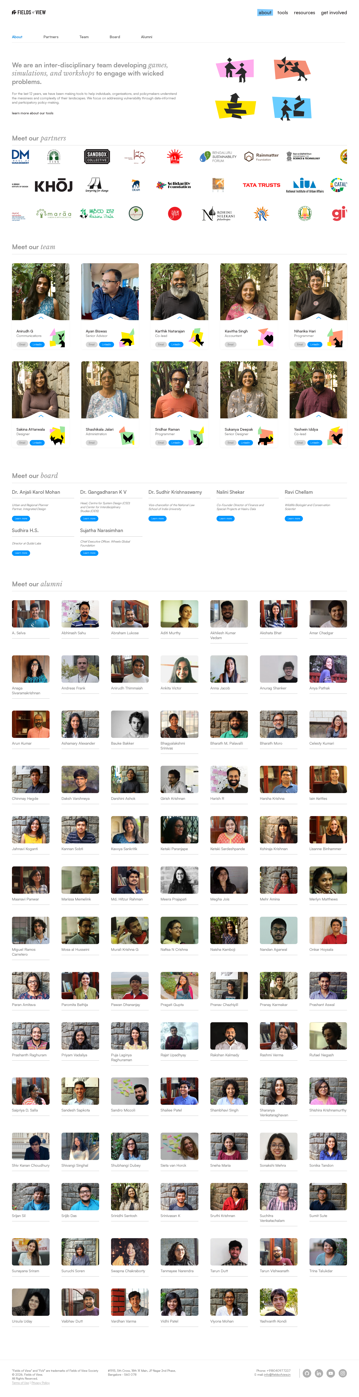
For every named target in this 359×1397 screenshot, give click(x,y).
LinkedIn (37, 344)
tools (282, 12)
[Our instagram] (342, 1373)
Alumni (146, 36)
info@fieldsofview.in (277, 1374)
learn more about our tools (32, 113)
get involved (334, 12)
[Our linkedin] (319, 1373)
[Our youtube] (330, 1373)
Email (22, 344)
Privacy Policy (40, 1383)
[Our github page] (307, 1373)
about (265, 12)
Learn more (21, 518)
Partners (51, 36)
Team (84, 36)
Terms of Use (20, 1383)
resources (304, 12)
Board (115, 36)
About (17, 36)
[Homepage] (29, 12)
